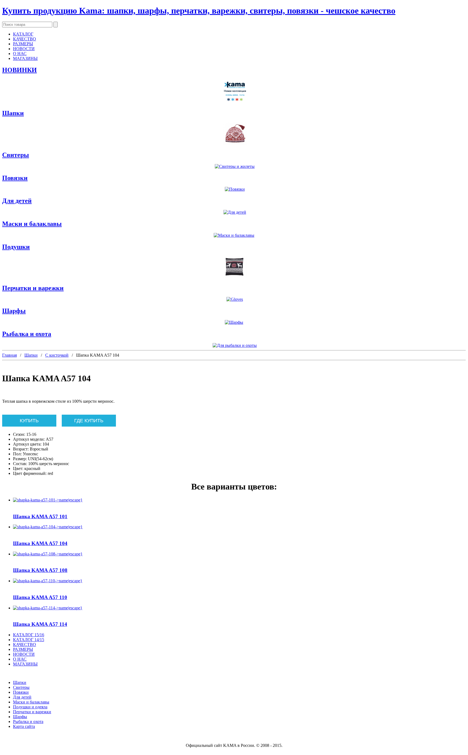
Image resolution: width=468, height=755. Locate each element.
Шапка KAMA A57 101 (40, 516)
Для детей (17, 200)
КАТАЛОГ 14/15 (28, 639)
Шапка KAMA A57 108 (40, 570)
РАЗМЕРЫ (23, 43)
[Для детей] (234, 212)
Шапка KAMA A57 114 (40, 624)
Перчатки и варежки (33, 288)
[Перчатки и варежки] (234, 299)
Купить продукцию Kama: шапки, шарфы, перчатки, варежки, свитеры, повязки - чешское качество (198, 10)
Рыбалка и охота (26, 333)
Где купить (88, 420)
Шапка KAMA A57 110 (40, 597)
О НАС (20, 53)
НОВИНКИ (19, 69)
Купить (29, 420)
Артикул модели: (29, 439)
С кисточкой (57, 355)
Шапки (13, 113)
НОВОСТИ (24, 48)
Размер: (20, 458)
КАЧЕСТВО (24, 39)
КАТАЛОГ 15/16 (28, 634)
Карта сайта (24, 726)
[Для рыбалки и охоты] (234, 345)
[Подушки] (234, 267)
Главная (9, 355)
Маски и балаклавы (32, 223)
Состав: (20, 463)
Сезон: (19, 434)
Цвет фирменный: (30, 473)
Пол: (17, 454)
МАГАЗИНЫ (25, 58)
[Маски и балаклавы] (234, 235)
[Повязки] (234, 189)
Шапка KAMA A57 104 (40, 543)
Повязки (15, 177)
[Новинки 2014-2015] (234, 91)
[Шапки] (234, 134)
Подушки (16, 246)
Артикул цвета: (27, 444)
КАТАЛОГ (23, 34)
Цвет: (18, 468)
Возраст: (21, 449)
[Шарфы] (234, 322)
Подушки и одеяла (30, 707)
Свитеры (15, 154)
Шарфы (14, 310)
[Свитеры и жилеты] (234, 166)
